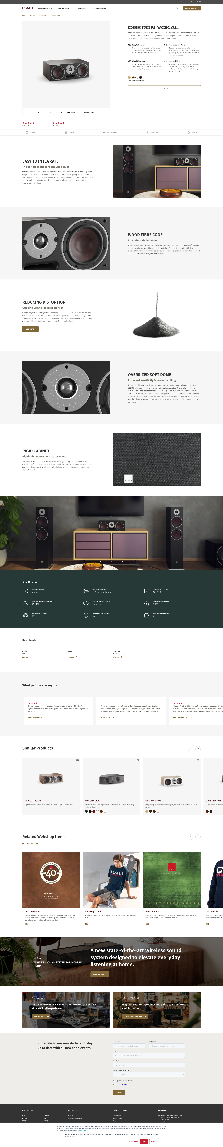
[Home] (27, 8)
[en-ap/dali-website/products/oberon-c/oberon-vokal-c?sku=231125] (146, 811)
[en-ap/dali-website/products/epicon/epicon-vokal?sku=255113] (86, 811)
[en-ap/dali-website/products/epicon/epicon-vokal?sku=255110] (105, 811)
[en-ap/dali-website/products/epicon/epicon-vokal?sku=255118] (101, 811)
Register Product (117, 1118)
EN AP (24, 15)
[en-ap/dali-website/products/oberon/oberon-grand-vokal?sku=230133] (211, 811)
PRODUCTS (33, 15)
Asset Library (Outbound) (75, 1118)
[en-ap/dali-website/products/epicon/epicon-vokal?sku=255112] (97, 811)
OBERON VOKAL (55, 15)
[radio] (129, 77)
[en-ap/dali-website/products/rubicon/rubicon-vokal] (51, 778)
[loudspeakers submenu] (51, 8)
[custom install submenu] (72, 8)
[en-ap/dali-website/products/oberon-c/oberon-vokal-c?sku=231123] (150, 811)
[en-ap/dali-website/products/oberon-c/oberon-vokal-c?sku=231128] (154, 811)
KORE (24, 1115)
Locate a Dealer (117, 1115)
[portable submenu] (87, 8)
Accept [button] (144, 1142)
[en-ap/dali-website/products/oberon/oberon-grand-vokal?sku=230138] (207, 811)
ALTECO (46, 1121)
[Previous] (190, 748)
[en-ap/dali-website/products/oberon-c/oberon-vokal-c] (172, 778)
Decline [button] (153, 1142)
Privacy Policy (82, 1131)
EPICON (24, 1121)
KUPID (45, 1118)
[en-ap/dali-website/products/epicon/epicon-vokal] (111, 778)
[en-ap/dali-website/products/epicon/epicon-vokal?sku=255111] (90, 811)
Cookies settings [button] (133, 1142)
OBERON (44, 15)
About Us (70, 1115)
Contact (115, 1121)
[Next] (198, 748)
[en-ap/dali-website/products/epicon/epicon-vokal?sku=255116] (93, 811)
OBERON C (47, 1115)
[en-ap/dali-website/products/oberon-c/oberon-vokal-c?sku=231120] (158, 811)
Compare (165, 88)
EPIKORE (24, 1118)
